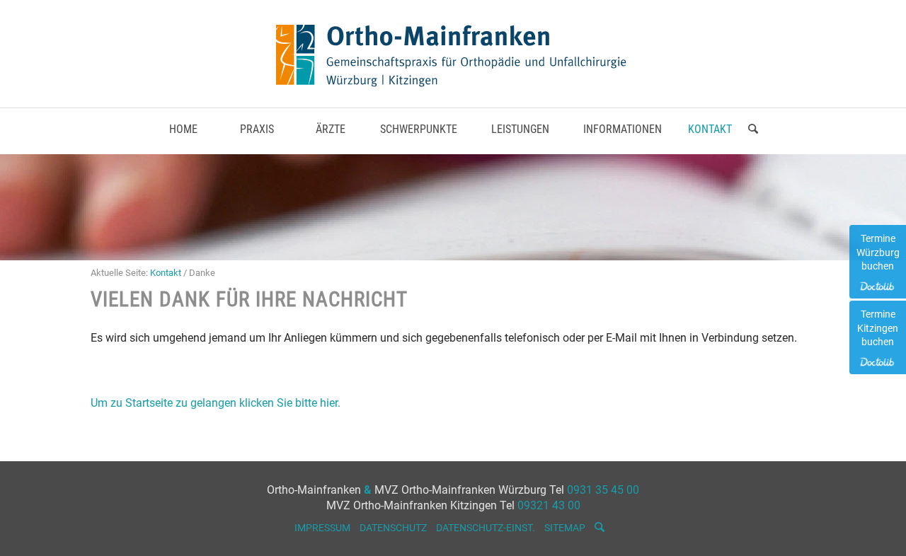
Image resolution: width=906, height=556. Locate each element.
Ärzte (330, 129)
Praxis (257, 129)
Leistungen (520, 129)
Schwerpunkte (418, 129)
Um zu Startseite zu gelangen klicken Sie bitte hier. (215, 403)
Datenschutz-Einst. (485, 527)
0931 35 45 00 (603, 490)
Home (183, 129)
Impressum (322, 527)
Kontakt (710, 129)
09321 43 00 (548, 505)
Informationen (622, 129)
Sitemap (564, 527)
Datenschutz (393, 527)
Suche (753, 138)
